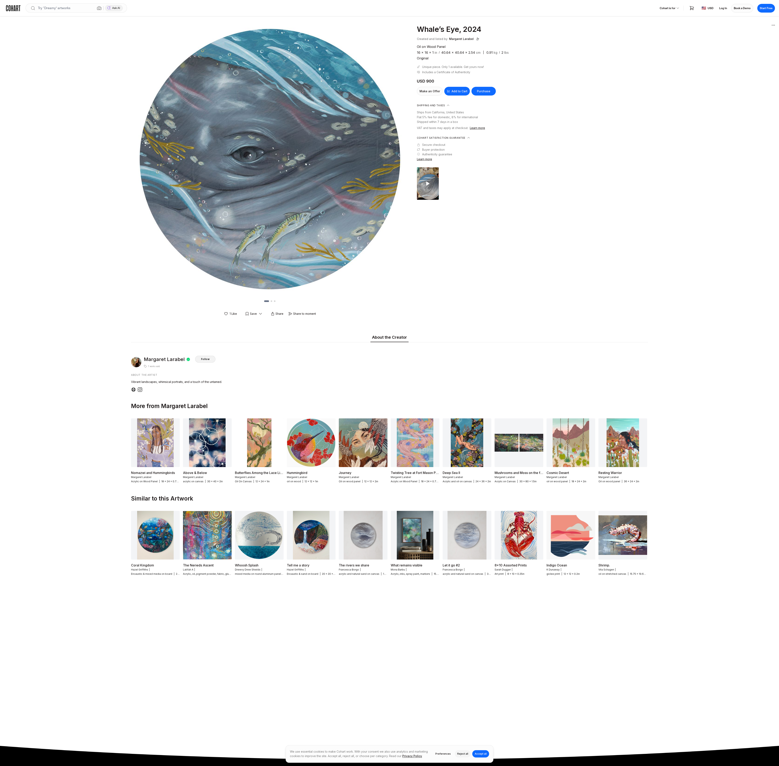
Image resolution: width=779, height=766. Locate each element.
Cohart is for (667, 8)
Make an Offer (430, 91)
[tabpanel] (389, 368)
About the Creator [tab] (389, 337)
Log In (723, 8)
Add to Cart (459, 91)
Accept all (481, 753)
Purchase (483, 91)
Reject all (462, 753)
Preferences (443, 753)
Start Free (766, 8)
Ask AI (116, 8)
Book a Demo (742, 8)
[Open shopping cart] (692, 8)
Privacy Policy (412, 756)
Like (233, 313)
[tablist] (389, 337)
